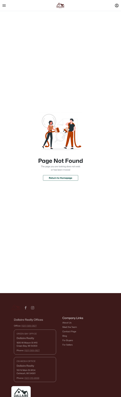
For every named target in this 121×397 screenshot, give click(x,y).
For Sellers (67, 344)
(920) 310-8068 (31, 378)
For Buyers (67, 340)
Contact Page (69, 331)
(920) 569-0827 (29, 325)
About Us (67, 322)
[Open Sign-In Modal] (117, 6)
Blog (64, 336)
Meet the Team (69, 327)
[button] (4, 5)
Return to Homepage (60, 178)
